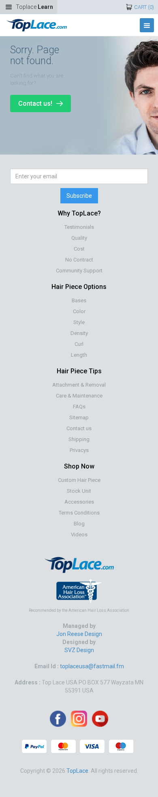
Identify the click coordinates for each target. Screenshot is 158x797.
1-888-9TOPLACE (47, 463)
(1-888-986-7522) (47, 481)
